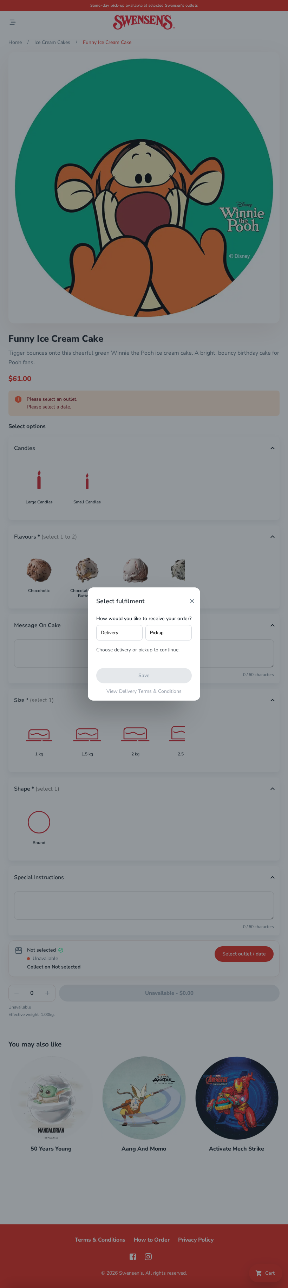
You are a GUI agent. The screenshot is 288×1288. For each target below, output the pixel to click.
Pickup (157, 633)
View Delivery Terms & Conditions (144, 691)
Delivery (109, 633)
